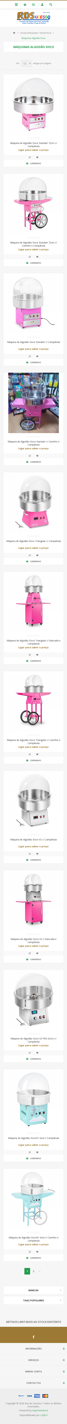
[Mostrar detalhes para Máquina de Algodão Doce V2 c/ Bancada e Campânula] (33, 900)
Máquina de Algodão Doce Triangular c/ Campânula (33, 541)
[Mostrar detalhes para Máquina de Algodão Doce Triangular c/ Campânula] (33, 502)
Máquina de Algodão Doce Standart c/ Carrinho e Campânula (34, 443)
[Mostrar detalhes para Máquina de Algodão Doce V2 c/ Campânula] (33, 801)
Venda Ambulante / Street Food (35, 32)
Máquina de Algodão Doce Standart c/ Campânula (33, 342)
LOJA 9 (43, 1415)
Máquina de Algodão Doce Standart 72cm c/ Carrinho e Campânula (33, 244)
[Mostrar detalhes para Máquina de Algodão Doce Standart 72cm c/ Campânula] (33, 104)
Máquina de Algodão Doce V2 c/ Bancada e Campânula (33, 940)
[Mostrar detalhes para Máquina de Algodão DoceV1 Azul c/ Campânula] (33, 1099)
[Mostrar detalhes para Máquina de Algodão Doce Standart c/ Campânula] (33, 303)
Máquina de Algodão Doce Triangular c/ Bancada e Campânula (33, 642)
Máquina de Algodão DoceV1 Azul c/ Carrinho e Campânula (34, 1239)
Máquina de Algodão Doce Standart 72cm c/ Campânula (33, 144)
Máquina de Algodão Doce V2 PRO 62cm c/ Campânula (33, 1040)
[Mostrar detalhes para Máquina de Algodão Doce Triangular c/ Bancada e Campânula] (33, 602)
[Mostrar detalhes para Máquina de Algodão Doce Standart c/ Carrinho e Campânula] (33, 403)
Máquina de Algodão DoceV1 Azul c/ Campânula (33, 1138)
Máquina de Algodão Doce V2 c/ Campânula (33, 839)
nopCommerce (40, 1410)
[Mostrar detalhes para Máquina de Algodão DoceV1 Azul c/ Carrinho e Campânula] (33, 1199)
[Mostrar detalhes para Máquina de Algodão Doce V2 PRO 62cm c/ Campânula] (33, 1000)
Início (14, 32)
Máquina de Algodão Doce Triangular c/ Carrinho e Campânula (33, 741)
